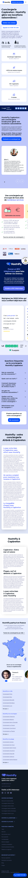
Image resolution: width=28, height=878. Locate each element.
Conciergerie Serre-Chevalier (10, 722)
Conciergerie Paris (7, 694)
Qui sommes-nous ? (6, 834)
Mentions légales (5, 841)
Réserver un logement (6, 849)
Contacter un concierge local (11, 139)
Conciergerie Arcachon (9, 750)
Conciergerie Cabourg (8, 756)
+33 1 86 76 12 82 (6, 786)
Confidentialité (5, 839)
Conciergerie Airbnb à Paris (8, 803)
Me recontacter (14, 420)
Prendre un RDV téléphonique (14, 288)
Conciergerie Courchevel (9, 728)
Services (3, 831)
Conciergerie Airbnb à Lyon (8, 813)
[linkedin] (8, 793)
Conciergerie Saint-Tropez (9, 747)
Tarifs (3, 829)
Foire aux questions (6, 857)
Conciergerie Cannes (8, 742)
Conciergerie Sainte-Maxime (10, 759)
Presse (3, 865)
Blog (3, 862)
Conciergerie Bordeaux (9, 702)
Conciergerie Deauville (8, 753)
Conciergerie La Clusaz (9, 725)
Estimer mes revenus (17, 2)
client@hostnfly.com (6, 783)
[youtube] (11, 793)
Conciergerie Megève (8, 719)
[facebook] (2, 793)
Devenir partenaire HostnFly (8, 846)
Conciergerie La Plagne (9, 731)
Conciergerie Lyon (7, 705)
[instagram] (5, 793)
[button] (25, 2)
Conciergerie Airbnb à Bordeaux (9, 810)
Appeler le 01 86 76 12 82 (11, 27)
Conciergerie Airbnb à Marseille (9, 808)
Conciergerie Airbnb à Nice (8, 805)
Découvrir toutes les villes (7, 800)
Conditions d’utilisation (7, 844)
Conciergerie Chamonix (9, 716)
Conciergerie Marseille (8, 700)
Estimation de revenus (7, 860)
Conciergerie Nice (7, 697)
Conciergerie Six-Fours (9, 744)
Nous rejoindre (5, 836)
